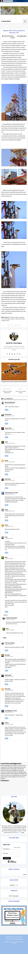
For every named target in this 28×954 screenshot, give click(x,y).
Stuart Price (8, 428)
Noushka (7, 655)
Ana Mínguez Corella (11, 711)
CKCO (2, 319)
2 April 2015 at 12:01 (9, 656)
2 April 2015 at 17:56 (9, 676)
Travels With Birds (18, 937)
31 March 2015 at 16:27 (9, 494)
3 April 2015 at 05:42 (9, 690)
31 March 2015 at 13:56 (9, 480)
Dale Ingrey (7, 319)
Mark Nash (18, 319)
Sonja (6, 509)
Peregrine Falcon (5, 320)
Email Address (6, 849)
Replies (8, 615)
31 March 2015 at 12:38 (9, 443)
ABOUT (19, 832)
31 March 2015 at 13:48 (9, 461)
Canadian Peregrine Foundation (16, 317)
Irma (6, 537)
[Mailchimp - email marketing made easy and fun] (12, 862)
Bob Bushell (8, 675)
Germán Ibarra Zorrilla (11, 492)
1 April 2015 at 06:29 (13, 619)
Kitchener (13, 319)
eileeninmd (8, 414)
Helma (7, 723)
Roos (6, 557)
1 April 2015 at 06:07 (9, 558)
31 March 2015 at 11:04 (9, 415)
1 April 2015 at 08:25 (9, 644)
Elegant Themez (19, 939)
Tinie (6, 442)
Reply (6, 409)
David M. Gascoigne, (14, 618)
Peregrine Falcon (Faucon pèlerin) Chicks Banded (14, 381)
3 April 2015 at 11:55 (9, 712)
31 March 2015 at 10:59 (9, 403)
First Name (5, 853)
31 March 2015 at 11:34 (9, 429)
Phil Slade (7, 689)
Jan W (6, 460)
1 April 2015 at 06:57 (13, 630)
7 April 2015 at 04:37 (9, 724)
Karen (6, 525)
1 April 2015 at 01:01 (9, 526)
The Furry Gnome (10, 643)
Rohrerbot (8, 479)
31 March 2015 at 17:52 (9, 511)
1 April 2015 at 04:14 (9, 538)
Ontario (23, 319)
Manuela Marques (10, 402)
